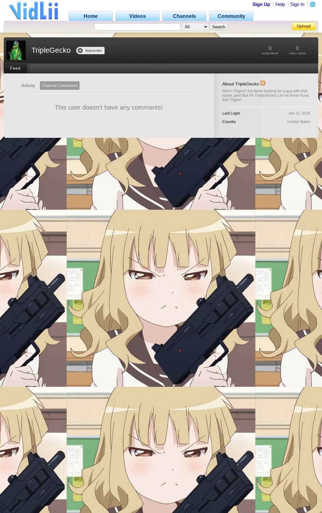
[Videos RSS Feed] (262, 83)
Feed (15, 68)
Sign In (297, 4)
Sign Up (261, 4)
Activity (28, 85)
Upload (304, 26)
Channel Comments (60, 85)
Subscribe (93, 50)
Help (280, 4)
